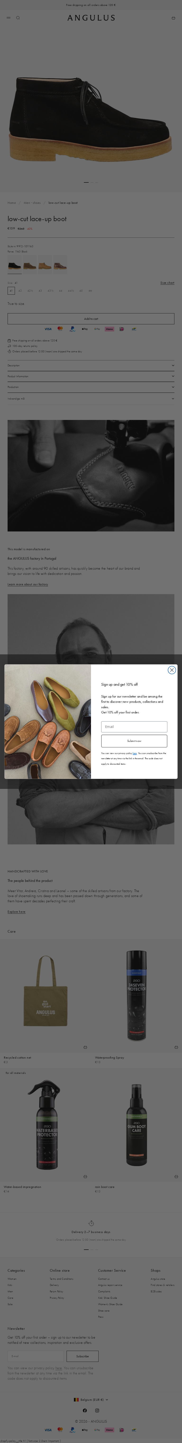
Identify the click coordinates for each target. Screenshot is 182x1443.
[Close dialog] (172, 670)
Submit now (134, 741)
